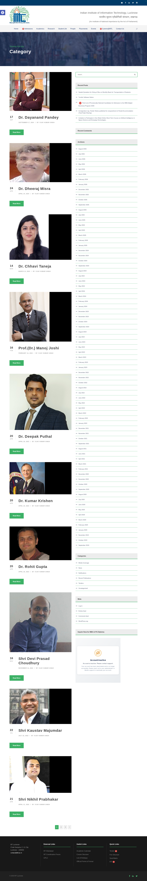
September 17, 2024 (26, 122)
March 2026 (82, 174)
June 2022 (81, 398)
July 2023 (81, 337)
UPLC (46, 858)
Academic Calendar (84, 851)
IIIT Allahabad (48, 851)
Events (93, 29)
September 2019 (83, 545)
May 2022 (81, 403)
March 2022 (82, 413)
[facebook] (125, 3)
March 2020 (82, 520)
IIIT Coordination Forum (52, 854)
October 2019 (82, 540)
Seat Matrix (114, 858)
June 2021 (81, 454)
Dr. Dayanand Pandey (38, 117)
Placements (83, 29)
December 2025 (83, 189)
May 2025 (81, 225)
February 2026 (83, 179)
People (73, 29)
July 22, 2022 (23, 735)
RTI (111, 862)
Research (51, 29)
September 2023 (83, 327)
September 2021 (83, 443)
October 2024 (82, 260)
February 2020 (83, 525)
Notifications (82, 573)
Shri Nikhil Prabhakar (38, 799)
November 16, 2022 (25, 668)
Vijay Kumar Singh (47, 122)
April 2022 (81, 408)
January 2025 (82, 245)
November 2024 (83, 255)
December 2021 (83, 428)
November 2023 (83, 316)
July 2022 (81, 393)
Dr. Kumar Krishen (35, 501)
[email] (122, 3)
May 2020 (81, 509)
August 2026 (82, 149)
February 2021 (83, 469)
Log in (80, 606)
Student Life (62, 29)
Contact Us (120, 29)
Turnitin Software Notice (86, 97)
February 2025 (83, 240)
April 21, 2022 (23, 804)
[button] (2, 12)
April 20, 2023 (23, 441)
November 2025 (83, 194)
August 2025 (82, 210)
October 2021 (82, 438)
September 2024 (83, 266)
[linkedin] (129, 3)
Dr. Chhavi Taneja (34, 266)
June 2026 (81, 159)
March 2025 (82, 235)
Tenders (81, 583)
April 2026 (81, 169)
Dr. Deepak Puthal (35, 436)
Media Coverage (83, 563)
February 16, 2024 (25, 353)
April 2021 (81, 459)
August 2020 (82, 494)
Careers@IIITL (107, 29)
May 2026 (81, 164)
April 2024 (81, 291)
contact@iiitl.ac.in (16, 853)
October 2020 (82, 484)
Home (16, 29)
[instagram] (137, 3)
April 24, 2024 (23, 193)
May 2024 (81, 286)
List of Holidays (82, 858)
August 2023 (82, 332)
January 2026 (82, 184)
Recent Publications (84, 578)
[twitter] (133, 3)
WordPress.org (83, 621)
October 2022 (82, 382)
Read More (16, 132)
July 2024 (81, 276)
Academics (40, 29)
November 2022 (83, 377)
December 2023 (83, 311)
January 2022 (82, 423)
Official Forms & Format (85, 861)
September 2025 (83, 205)
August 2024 (82, 271)
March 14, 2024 (24, 271)
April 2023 (81, 352)
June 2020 (81, 504)
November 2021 (83, 433)
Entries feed (82, 611)
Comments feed (83, 616)
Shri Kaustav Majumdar (40, 730)
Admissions (28, 29)
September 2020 (83, 489)
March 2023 (82, 357)
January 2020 (82, 530)
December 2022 (83, 372)
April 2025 (81, 230)
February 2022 (83, 418)
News (80, 568)
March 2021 (82, 464)
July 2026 (81, 154)
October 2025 (82, 199)
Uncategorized (83, 588)
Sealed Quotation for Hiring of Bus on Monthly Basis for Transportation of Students (104, 92)
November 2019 (83, 535)
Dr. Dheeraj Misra (34, 189)
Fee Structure (114, 855)
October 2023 (82, 321)
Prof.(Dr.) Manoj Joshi (38, 348)
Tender (112, 851)
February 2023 (83, 362)
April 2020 (81, 515)
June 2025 (81, 220)
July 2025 (81, 215)
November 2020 (83, 479)
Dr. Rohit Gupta (32, 567)
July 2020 (81, 499)
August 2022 (82, 387)
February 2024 (83, 301)
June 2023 (81, 342)
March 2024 (82, 296)
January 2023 (82, 367)
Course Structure (83, 854)
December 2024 (83, 250)
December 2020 (83, 474)
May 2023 (81, 347)
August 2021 (82, 448)
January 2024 (82, 306)
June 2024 (81, 281)
